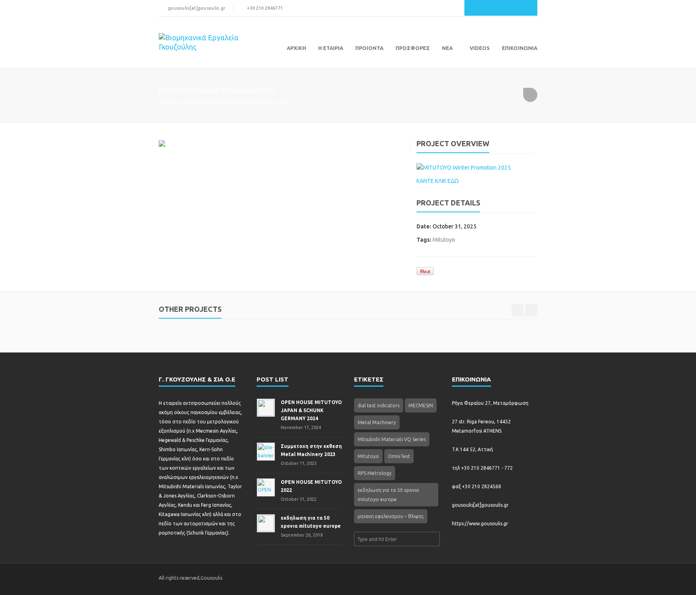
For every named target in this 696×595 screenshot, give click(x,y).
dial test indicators (379, 405)
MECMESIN (420, 405)
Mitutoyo (444, 239)
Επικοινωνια (519, 48)
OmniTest (399, 456)
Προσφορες (413, 48)
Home (166, 102)
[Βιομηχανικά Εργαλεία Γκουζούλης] (210, 44)
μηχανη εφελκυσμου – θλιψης (391, 516)
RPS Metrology (375, 473)
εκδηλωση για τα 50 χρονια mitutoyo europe (388, 494)
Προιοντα (369, 48)
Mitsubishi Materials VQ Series (392, 439)
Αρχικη (296, 48)
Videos (480, 48)
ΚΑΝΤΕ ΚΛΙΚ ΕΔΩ (437, 181)
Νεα (447, 48)
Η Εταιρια (330, 48)
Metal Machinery (377, 422)
